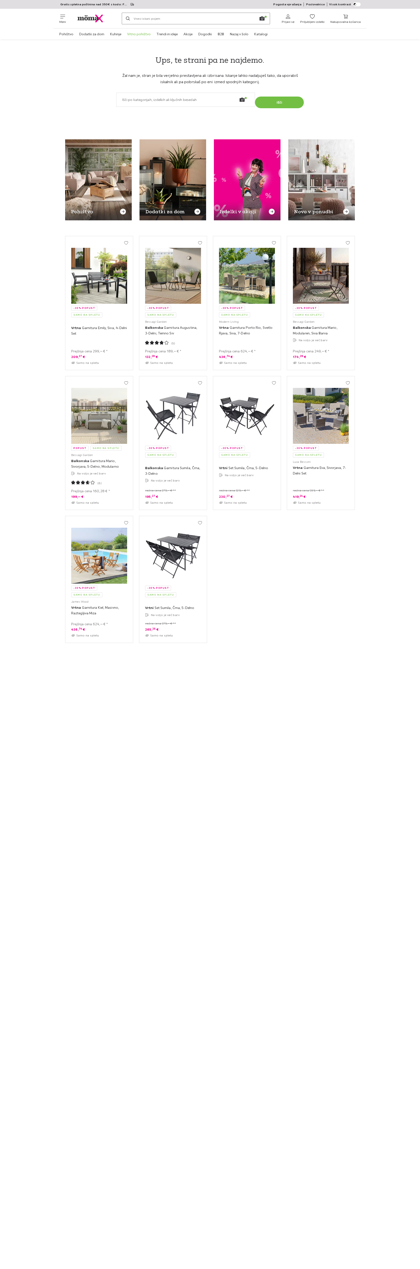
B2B (221, 34)
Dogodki (205, 34)
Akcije (188, 34)
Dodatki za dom (91, 34)
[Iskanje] (128, 18)
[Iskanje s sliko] (262, 18)
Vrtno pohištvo (139, 34)
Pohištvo (66, 34)
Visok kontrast (340, 4)
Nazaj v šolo (239, 34)
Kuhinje (115, 34)
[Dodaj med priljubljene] (126, 243)
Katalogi (261, 34)
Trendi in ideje (167, 34)
